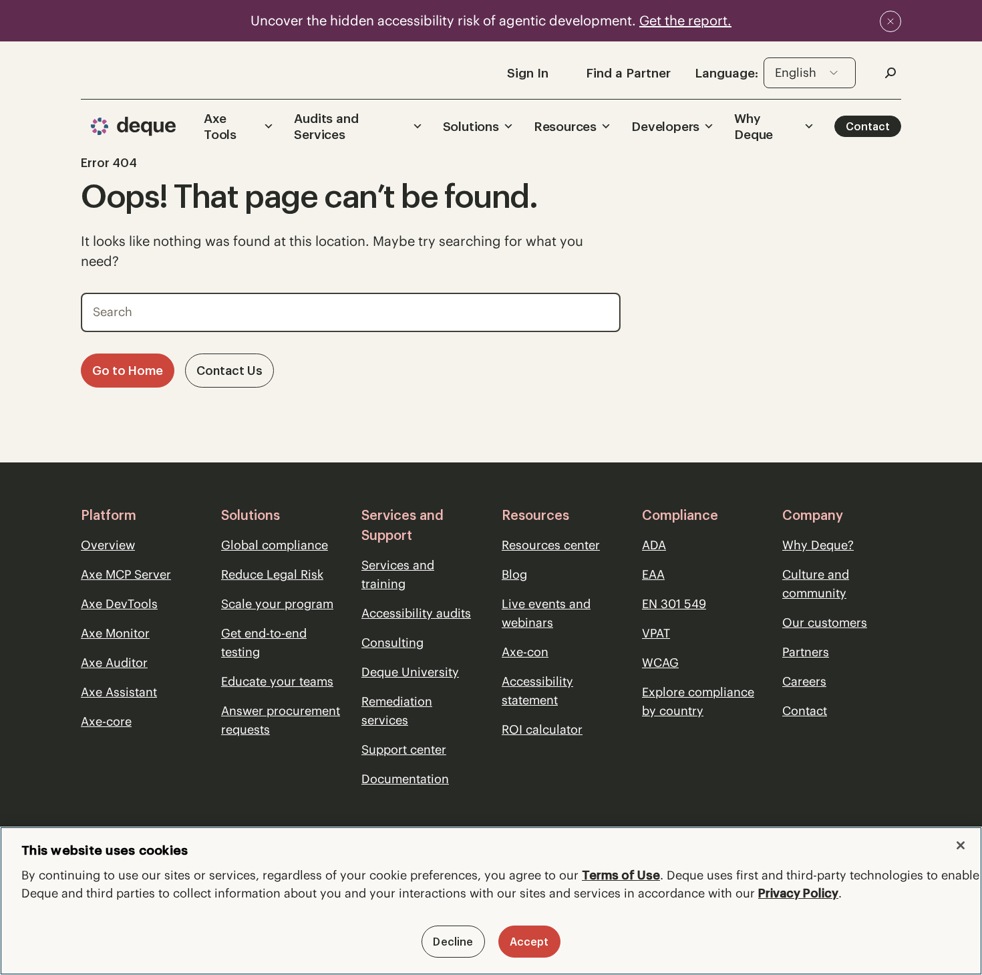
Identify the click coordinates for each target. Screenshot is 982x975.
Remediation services (396, 711)
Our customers (824, 622)
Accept (529, 941)
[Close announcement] (890, 21)
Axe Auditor (114, 662)
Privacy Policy (798, 893)
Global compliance (274, 545)
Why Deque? (818, 545)
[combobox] (810, 72)
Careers (804, 681)
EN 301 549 (674, 603)
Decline (453, 941)
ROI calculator (542, 729)
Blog (514, 574)
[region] (491, 901)
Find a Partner (628, 73)
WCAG (660, 662)
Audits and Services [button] (326, 126)
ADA (654, 545)
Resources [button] (565, 126)
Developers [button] (665, 126)
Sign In (527, 73)
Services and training (397, 574)
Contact (868, 126)
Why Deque (753, 126)
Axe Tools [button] (220, 126)
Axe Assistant (119, 692)
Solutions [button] (471, 126)
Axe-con (525, 652)
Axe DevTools (119, 603)
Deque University (410, 672)
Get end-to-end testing (264, 642)
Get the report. (685, 20)
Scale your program (277, 603)
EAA (653, 574)
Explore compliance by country (698, 701)
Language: (726, 73)
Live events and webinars (546, 613)
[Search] (601, 309)
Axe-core (106, 721)
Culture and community (815, 584)
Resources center (551, 545)
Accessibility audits (416, 613)
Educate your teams (277, 681)
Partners (805, 652)
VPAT (656, 633)
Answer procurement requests (280, 720)
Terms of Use (621, 875)
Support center (403, 749)
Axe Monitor (115, 633)
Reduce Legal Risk (272, 574)
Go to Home (127, 370)
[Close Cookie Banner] (960, 845)
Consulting (392, 642)
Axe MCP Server (126, 574)
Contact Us (229, 370)
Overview (108, 545)
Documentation (405, 779)
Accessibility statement (537, 691)
